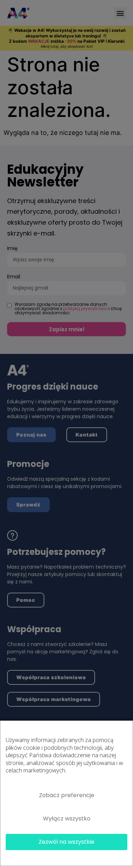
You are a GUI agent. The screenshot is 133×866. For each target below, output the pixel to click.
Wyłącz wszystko (66, 818)
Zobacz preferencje (66, 795)
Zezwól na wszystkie (66, 842)
